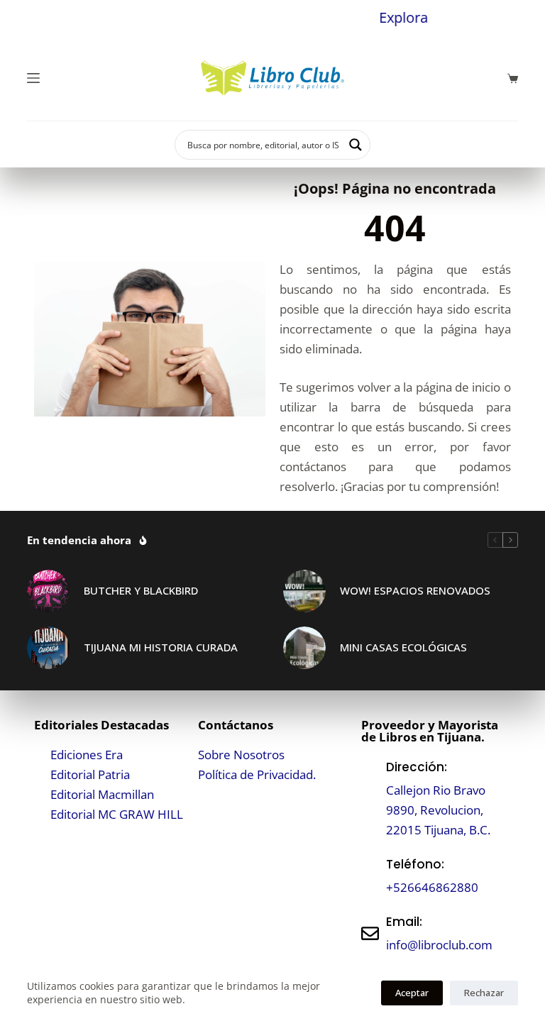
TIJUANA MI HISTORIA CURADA (161, 647)
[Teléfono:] (370, 876)
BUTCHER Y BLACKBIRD (141, 590)
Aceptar (412, 992)
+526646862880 (432, 887)
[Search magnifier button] (355, 145)
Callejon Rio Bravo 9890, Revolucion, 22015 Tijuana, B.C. (438, 810)
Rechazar (484, 992)
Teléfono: (415, 864)
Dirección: (416, 767)
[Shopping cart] (512, 78)
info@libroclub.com (439, 945)
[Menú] (33, 78)
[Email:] (370, 933)
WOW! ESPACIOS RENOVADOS (415, 590)
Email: (404, 921)
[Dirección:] (370, 798)
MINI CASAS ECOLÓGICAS (403, 647)
